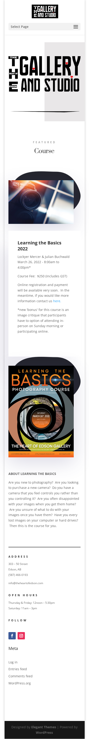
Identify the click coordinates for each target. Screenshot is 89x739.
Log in (13, 662)
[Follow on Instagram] (21, 635)
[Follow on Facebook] (12, 635)
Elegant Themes (43, 727)
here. (57, 301)
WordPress (44, 732)
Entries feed (17, 669)
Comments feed (20, 676)
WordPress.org (19, 683)
